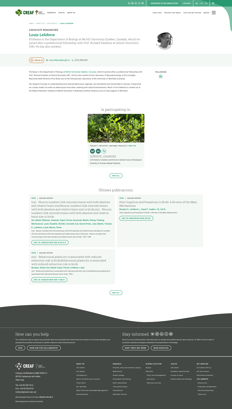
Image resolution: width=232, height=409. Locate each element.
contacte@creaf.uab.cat (25, 392)
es (206, 3)
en (197, 3)
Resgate (160, 76)
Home (31, 23)
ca (201, 3)
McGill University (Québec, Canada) (81, 72)
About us (40, 23)
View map (19, 380)
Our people (52, 23)
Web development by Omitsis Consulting (29, 401)
